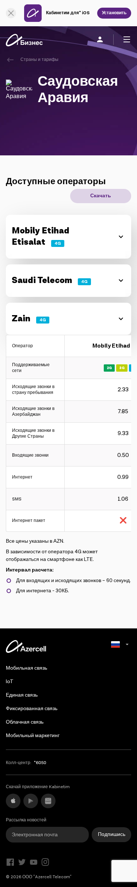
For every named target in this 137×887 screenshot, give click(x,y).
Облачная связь (24, 722)
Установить (114, 13)
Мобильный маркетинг (33, 735)
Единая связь (22, 695)
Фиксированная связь (31, 708)
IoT (10, 681)
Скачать (100, 196)
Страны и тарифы (39, 59)
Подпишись (111, 834)
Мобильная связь (26, 668)
